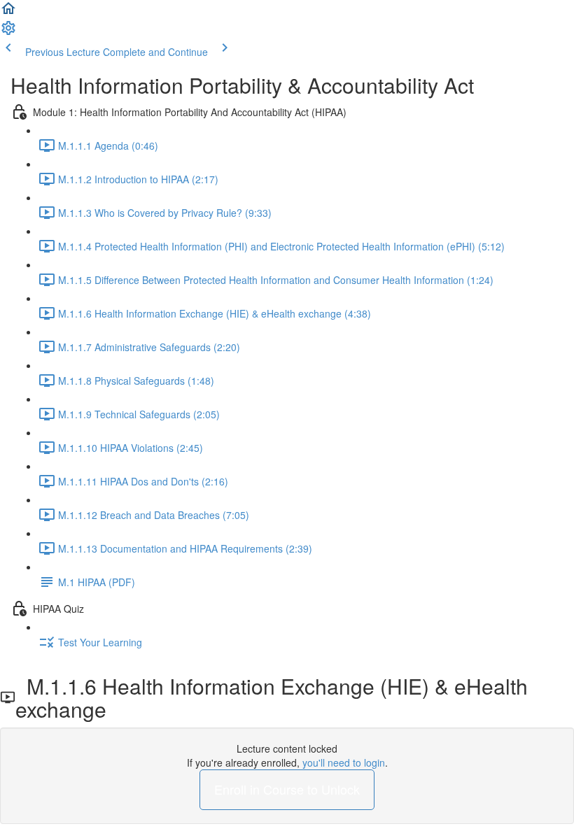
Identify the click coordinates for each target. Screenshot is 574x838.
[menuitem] (8, 32)
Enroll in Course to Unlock (287, 789)
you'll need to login (343, 762)
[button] (8, 13)
